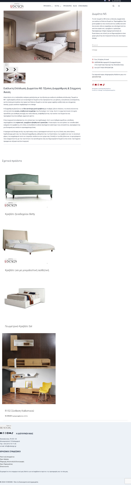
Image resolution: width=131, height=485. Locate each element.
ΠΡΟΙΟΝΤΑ (47, 6)
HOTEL (57, 6)
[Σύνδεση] (119, 6)
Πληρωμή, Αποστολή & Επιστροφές (12, 461)
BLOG (75, 6)
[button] (9, 78)
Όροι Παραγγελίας (6, 464)
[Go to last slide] (7, 70)
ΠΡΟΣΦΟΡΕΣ (67, 6)
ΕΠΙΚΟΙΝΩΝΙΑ (83, 6)
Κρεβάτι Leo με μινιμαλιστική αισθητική (27, 270)
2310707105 (96, 77)
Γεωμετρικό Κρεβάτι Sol (18, 326)
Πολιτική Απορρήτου (7, 457)
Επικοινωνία (4, 466)
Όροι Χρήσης (4, 459)
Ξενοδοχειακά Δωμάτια (104, 88)
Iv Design (99, 90)
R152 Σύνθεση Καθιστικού (19, 410)
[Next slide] (14, 70)
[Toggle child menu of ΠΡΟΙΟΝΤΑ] (52, 6)
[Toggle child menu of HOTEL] (60, 6)
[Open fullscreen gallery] (6, 65)
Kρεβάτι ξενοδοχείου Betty (20, 214)
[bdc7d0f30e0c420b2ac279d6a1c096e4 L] (43, 37)
